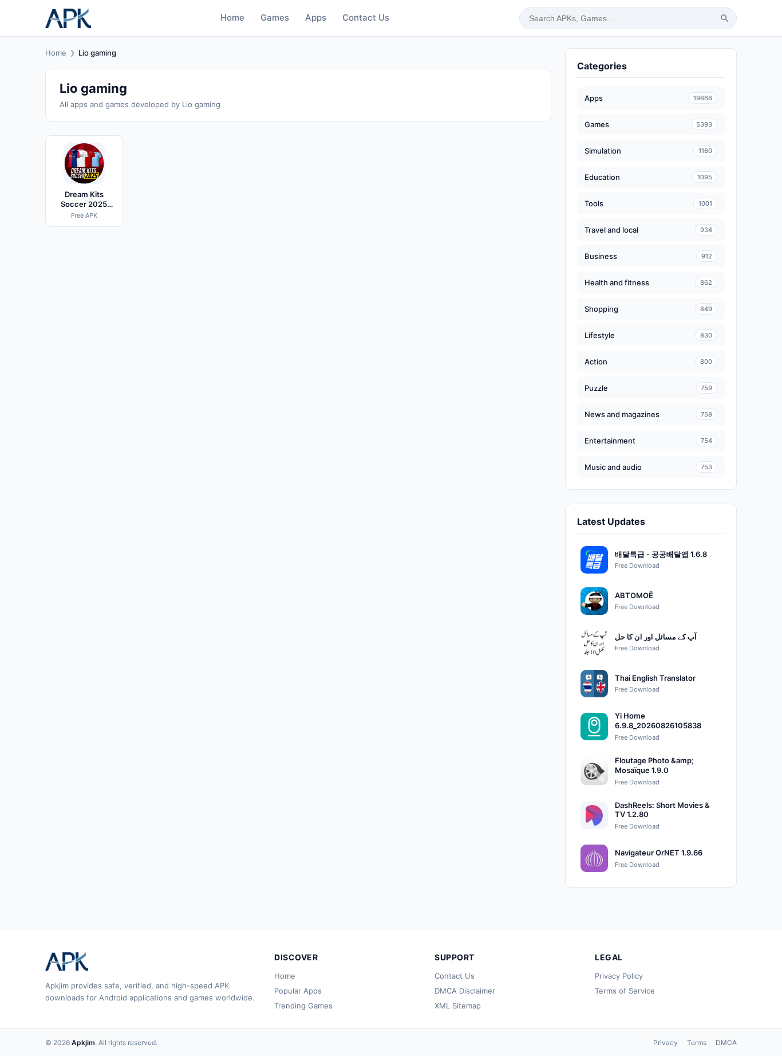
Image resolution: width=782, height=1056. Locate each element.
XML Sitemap (458, 1005)
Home (232, 17)
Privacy (665, 1042)
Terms (696, 1042)
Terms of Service (625, 990)
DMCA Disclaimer (465, 990)
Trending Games (303, 1005)
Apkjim (83, 1042)
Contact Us (365, 17)
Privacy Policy (619, 975)
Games (274, 17)
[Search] (725, 18)
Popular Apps (298, 990)
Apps (315, 17)
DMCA (726, 1042)
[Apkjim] (68, 18)
